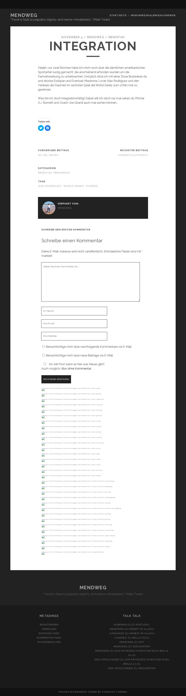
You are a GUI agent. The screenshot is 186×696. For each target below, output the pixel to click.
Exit (141, 642)
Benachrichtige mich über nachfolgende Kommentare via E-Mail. (89, 346)
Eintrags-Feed (49, 633)
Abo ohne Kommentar (76, 368)
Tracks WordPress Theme (77, 692)
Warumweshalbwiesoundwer (153, 15)
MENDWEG (23, 15)
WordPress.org (49, 642)
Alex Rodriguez (50, 186)
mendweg (95, 37)
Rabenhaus (122, 624)
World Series (73, 186)
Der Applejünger (107, 659)
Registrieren (49, 624)
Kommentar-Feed (49, 637)
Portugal (143, 624)
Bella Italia (141, 637)
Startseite (118, 15)
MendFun (116, 37)
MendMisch (62, 172)
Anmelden (49, 629)
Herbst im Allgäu (141, 629)
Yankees (92, 186)
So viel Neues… (49, 155)
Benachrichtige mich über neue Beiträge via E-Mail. (79, 355)
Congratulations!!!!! (133, 155)
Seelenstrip (141, 646)
